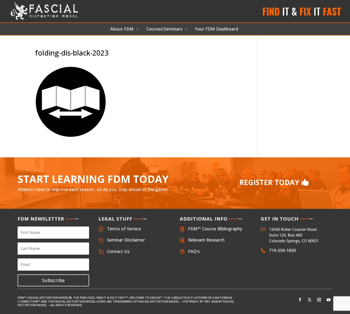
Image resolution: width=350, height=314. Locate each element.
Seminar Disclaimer (126, 240)
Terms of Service (124, 229)
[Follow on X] (309, 300)
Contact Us (118, 251)
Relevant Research (206, 240)
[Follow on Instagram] (319, 300)
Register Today (269, 182)
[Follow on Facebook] (300, 300)
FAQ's (194, 251)
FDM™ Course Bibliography (215, 229)
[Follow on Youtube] (328, 300)
